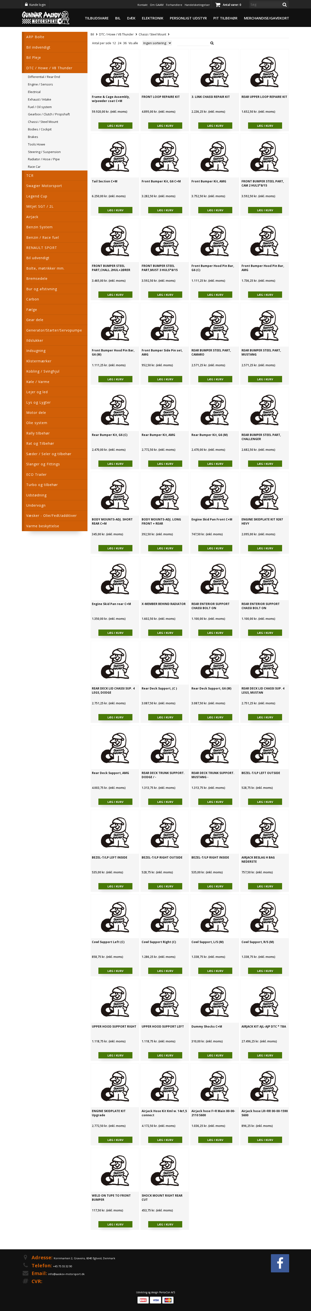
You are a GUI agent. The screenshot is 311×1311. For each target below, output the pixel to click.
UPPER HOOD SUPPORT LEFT (163, 1026)
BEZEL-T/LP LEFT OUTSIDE (261, 773)
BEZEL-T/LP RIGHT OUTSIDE (162, 857)
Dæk (131, 18)
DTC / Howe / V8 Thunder (116, 34)
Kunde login (37, 5)
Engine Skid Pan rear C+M (111, 604)
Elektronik (152, 18)
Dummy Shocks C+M (206, 1026)
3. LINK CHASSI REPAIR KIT (210, 97)
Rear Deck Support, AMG (110, 773)
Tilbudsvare (97, 18)
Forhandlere (174, 5)
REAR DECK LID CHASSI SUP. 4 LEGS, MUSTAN (263, 690)
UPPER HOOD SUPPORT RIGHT (114, 1026)
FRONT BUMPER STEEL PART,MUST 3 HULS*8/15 (160, 268)
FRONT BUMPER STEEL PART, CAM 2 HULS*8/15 (263, 183)
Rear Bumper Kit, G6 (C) (109, 435)
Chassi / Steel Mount (152, 34)
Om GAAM (157, 5)
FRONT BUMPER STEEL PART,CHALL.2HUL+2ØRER (111, 268)
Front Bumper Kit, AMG (208, 181)
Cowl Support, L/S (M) (207, 942)
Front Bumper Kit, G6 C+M (161, 181)
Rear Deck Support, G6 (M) (211, 688)
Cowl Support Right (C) (159, 942)
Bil (118, 18)
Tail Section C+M (104, 181)
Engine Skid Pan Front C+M (211, 519)
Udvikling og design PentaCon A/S (155, 1292)
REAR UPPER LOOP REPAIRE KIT (264, 97)
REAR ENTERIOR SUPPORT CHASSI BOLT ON (210, 606)
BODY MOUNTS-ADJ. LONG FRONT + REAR (161, 521)
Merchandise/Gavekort (266, 18)
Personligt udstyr (188, 18)
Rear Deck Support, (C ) (159, 688)
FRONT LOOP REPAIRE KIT (161, 97)
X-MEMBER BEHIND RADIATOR (164, 604)
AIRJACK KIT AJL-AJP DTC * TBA (264, 1026)
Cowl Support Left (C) (108, 942)
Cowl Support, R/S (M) (258, 942)
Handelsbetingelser (197, 5)
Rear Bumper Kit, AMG (158, 435)
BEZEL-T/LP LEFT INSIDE (109, 857)
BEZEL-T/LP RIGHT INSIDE (210, 857)
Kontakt (142, 5)
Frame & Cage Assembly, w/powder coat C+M (111, 99)
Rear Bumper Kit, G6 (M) (209, 435)
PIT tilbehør (225, 18)
